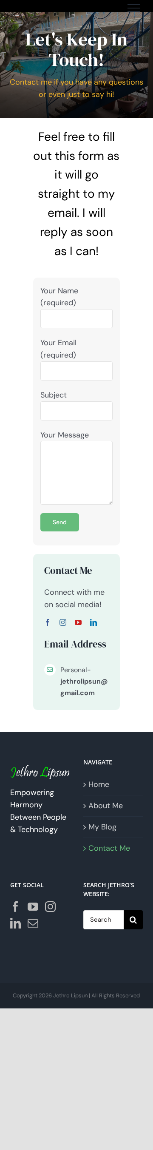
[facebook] (47, 622)
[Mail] (33, 923)
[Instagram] (50, 906)
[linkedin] (93, 622)
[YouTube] (33, 906)
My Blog (102, 827)
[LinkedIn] (15, 923)
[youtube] (78, 622)
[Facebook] (15, 906)
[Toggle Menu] (134, 8)
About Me (105, 806)
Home (98, 784)
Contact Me (109, 848)
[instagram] (63, 622)
